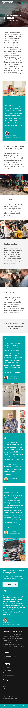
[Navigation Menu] (26, 2)
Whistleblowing (7, 670)
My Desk (5, 688)
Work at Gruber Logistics (9, 656)
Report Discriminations (9, 675)
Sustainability (6, 667)
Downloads (5, 686)
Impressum (5, 698)
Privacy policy (16, 698)
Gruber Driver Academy (9, 659)
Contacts (5, 684)
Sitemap (10, 698)
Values (4, 672)
